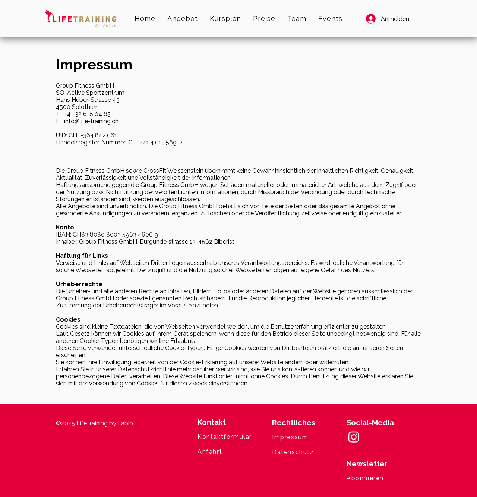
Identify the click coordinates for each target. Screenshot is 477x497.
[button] (384, 478)
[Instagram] (354, 436)
